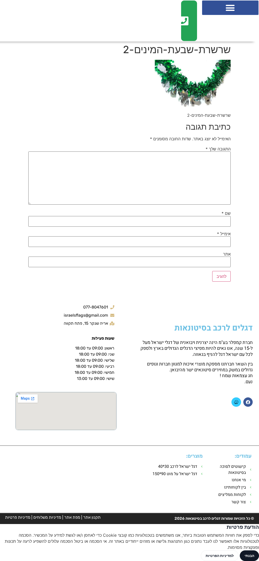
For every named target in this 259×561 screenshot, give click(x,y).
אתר (227, 254)
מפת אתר (72, 517)
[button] (230, 8)
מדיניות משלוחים (47, 517)
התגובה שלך (218, 149)
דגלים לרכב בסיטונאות (214, 328)
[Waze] (236, 402)
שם (226, 213)
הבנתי (249, 555)
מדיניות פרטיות (17, 517)
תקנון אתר (92, 517)
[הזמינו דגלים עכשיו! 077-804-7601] (185, 21)
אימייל (224, 234)
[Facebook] (248, 402)
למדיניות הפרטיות (220, 555)
